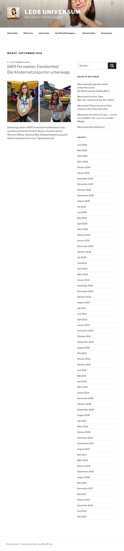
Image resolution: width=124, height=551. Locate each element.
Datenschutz (89, 33)
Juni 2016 (82, 511)
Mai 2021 (81, 376)
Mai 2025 (82, 218)
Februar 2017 (83, 499)
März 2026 (82, 161)
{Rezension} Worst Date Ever (91, 127)
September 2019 (85, 443)
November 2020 (85, 398)
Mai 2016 (81, 516)
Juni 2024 (82, 263)
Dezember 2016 (85, 505)
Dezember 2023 (85, 285)
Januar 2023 (83, 325)
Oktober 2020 (84, 404)
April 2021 (82, 381)
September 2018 (85, 471)
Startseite (12, 33)
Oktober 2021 (84, 364)
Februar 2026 (83, 167)
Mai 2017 (81, 494)
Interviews (44, 33)
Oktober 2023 (84, 297)
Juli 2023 (81, 308)
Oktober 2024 (84, 251)
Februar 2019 (83, 466)
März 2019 (82, 460)
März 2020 (82, 426)
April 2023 (82, 319)
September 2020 (85, 409)
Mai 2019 (81, 454)
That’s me (28, 33)
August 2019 (83, 449)
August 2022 (83, 347)
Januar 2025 (83, 240)
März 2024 (82, 274)
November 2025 (85, 184)
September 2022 (85, 342)
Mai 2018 (81, 483)
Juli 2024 (81, 257)
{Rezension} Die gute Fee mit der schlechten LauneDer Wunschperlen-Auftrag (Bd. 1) (93, 87)
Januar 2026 (83, 173)
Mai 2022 (81, 353)
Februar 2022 (83, 358)
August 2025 (83, 201)
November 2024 (85, 246)
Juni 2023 (82, 313)
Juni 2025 (82, 212)
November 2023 (85, 291)
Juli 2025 (81, 206)
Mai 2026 (82, 150)
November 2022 (85, 330)
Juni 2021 (81, 370)
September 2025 (85, 195)
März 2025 (82, 229)
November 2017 (85, 488)
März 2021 (82, 387)
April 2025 (82, 223)
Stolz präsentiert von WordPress (36, 544)
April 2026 (82, 156)
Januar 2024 (83, 280)
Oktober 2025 (84, 190)
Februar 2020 (84, 432)
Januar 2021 (83, 392)
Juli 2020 (81, 421)
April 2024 (82, 268)
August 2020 (83, 415)
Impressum (106, 33)
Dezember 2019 (85, 437)
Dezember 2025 (85, 178)
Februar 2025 (83, 235)
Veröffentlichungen (65, 33)
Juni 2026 (82, 144)
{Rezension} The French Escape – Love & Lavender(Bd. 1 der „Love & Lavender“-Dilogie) (97, 118)
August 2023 (83, 302)
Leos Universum (53, 12)
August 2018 (83, 477)
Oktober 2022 (84, 336)
